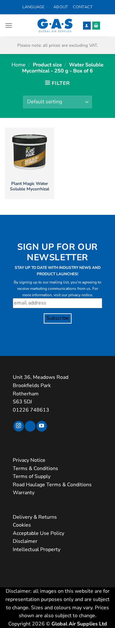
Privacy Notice (29, 460)
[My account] (87, 26)
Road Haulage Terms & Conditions (52, 484)
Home (19, 64)
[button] (8, 25)
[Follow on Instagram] (18, 426)
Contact (83, 7)
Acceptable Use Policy (38, 533)
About (60, 7)
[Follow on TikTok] (30, 426)
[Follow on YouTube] (41, 426)
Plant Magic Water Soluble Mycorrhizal (29, 186)
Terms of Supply (31, 476)
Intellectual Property (36, 549)
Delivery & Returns (35, 517)
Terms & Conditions (35, 468)
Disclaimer (25, 541)
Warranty (23, 492)
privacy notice (80, 294)
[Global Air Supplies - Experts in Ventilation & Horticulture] (55, 25)
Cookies (22, 525)
